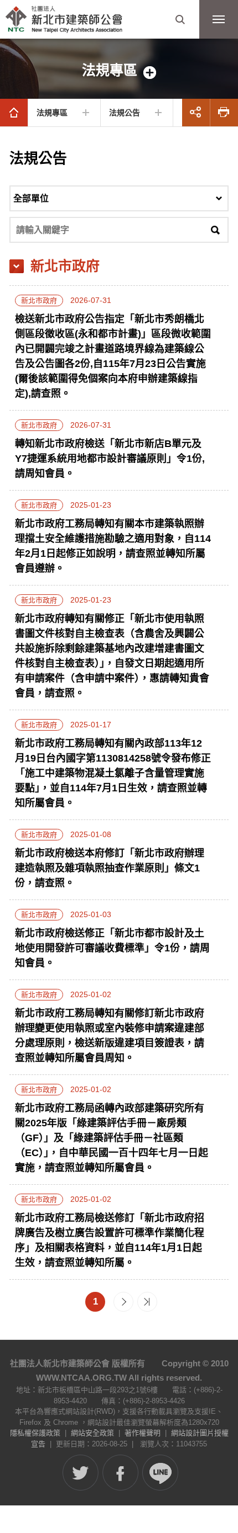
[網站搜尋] (180, 19)
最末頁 (147, 1302)
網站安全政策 (92, 1433)
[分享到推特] (81, 1473)
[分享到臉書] (120, 1473)
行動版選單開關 (218, 19)
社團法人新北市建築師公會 (64, 19)
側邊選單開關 (119, 70)
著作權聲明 (143, 1433)
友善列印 (224, 112)
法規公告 (124, 112)
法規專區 (52, 112)
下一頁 (123, 1302)
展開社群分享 (196, 112)
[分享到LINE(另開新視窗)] (160, 1473)
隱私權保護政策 (35, 1433)
